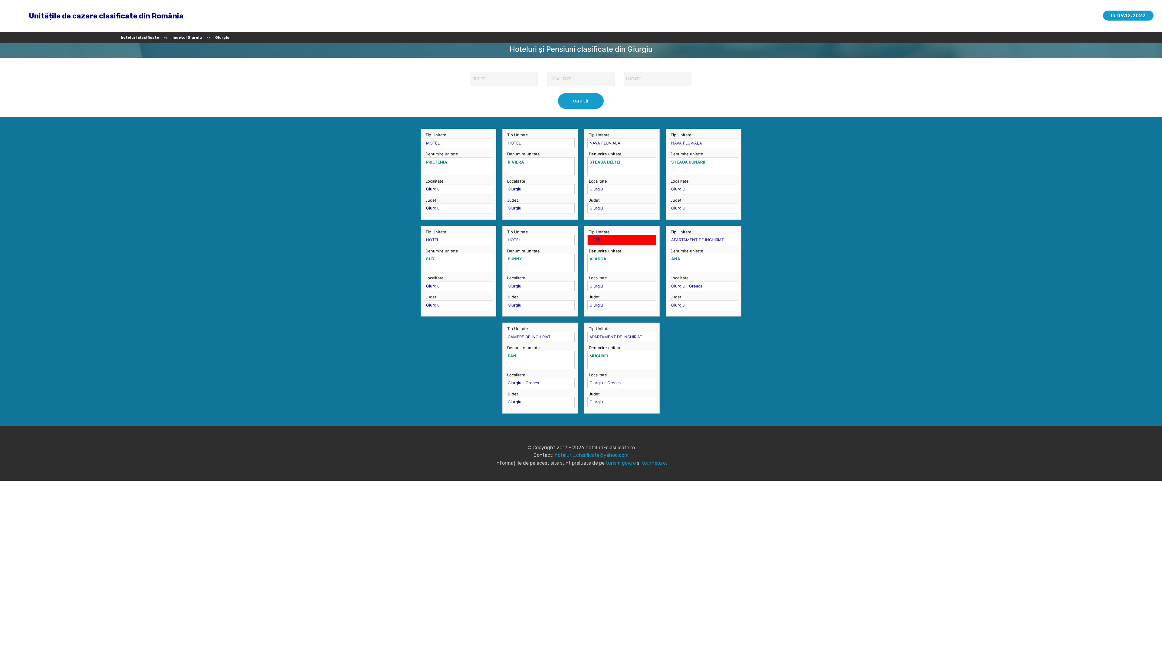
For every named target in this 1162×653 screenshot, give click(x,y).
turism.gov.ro (621, 463)
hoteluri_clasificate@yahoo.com (592, 455)
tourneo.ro (654, 463)
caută (581, 101)
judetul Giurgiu (187, 37)
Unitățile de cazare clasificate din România (106, 16)
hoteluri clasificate (140, 37)
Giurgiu (222, 37)
